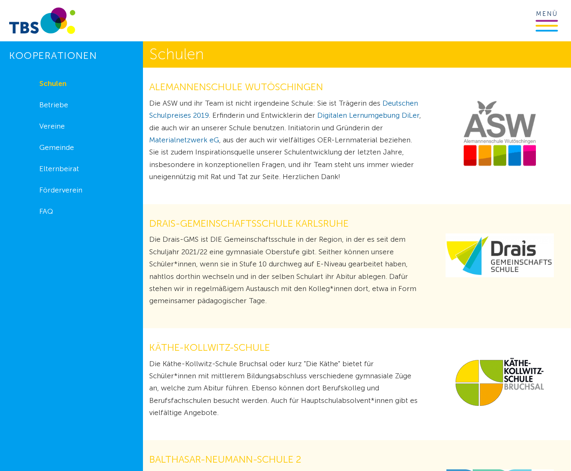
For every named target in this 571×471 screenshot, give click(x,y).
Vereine (52, 126)
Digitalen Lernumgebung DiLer (368, 115)
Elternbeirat (59, 169)
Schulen (52, 83)
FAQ (46, 211)
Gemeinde (56, 147)
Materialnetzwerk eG (184, 140)
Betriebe (53, 105)
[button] (547, 26)
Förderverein (60, 190)
